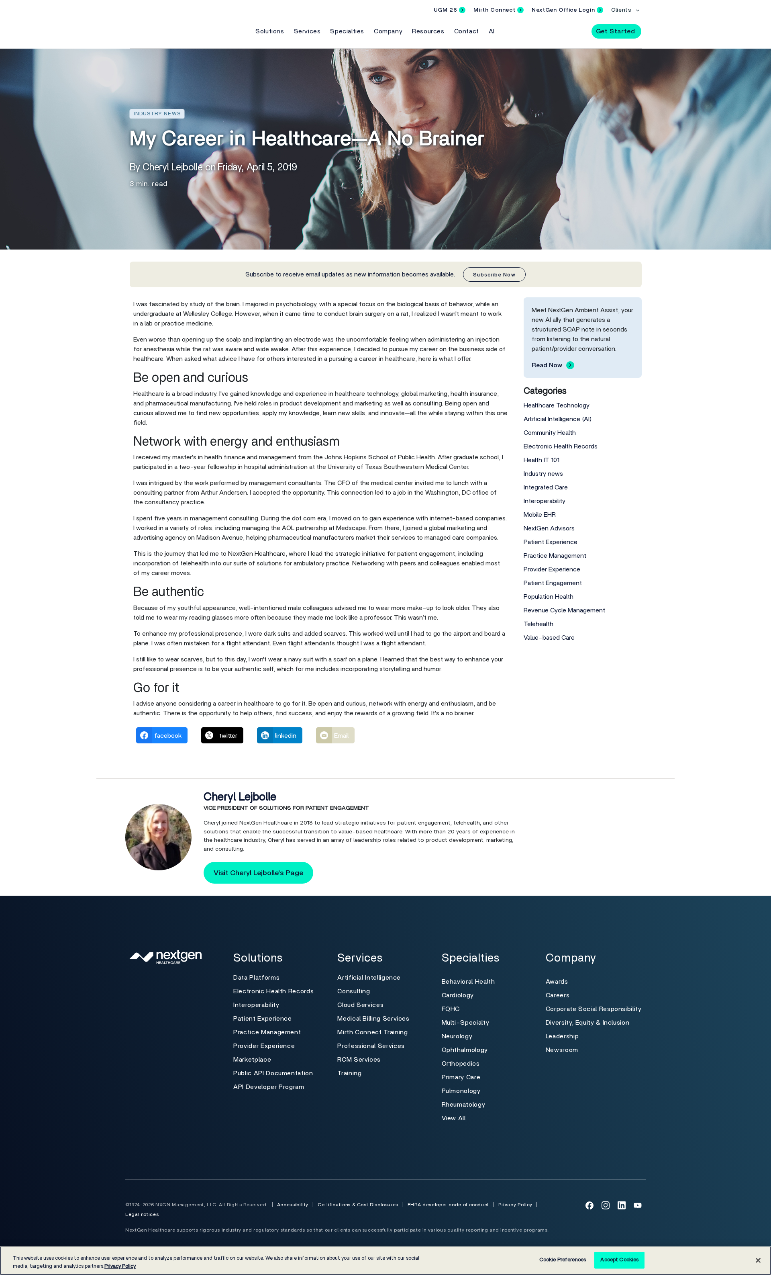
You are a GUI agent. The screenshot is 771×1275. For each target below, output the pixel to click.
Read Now (547, 365)
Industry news (543, 474)
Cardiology (458, 995)
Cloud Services (360, 1005)
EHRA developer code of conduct (448, 1204)
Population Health (548, 596)
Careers (557, 995)
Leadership (562, 1036)
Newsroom (562, 1050)
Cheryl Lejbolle (240, 797)
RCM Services (359, 1059)
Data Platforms (256, 977)
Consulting (353, 991)
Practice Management (555, 556)
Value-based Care (549, 637)
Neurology (457, 1036)
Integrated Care (546, 487)
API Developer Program (268, 1087)
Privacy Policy (515, 1204)
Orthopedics (461, 1063)
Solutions (269, 31)
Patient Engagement (553, 583)
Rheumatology (463, 1104)
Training (349, 1073)
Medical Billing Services (373, 1018)
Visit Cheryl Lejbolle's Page (258, 873)
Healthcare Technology (556, 405)
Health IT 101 (541, 460)
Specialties (347, 31)
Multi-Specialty (466, 1022)
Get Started (615, 31)
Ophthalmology (465, 1050)
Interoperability (544, 501)
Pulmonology (461, 1091)
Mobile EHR (540, 515)
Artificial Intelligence (369, 977)
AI (492, 31)
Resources (428, 31)
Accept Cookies (619, 1260)
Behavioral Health (468, 981)
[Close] (758, 1260)
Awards (557, 981)
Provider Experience (552, 569)
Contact (466, 31)
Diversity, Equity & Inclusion (588, 1022)
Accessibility (292, 1204)
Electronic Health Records (561, 446)
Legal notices (142, 1214)
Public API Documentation (273, 1073)
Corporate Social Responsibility (594, 1009)
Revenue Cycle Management (564, 610)
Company (388, 31)
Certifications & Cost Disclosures (358, 1204)
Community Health (550, 433)
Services (307, 31)
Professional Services (370, 1046)
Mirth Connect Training (372, 1032)
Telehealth (538, 624)
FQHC (451, 1009)
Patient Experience (550, 542)
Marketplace (252, 1059)
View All (454, 1118)
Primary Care (461, 1077)
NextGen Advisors (549, 528)
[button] (578, 31)
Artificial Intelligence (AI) (558, 419)
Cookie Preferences (562, 1260)
